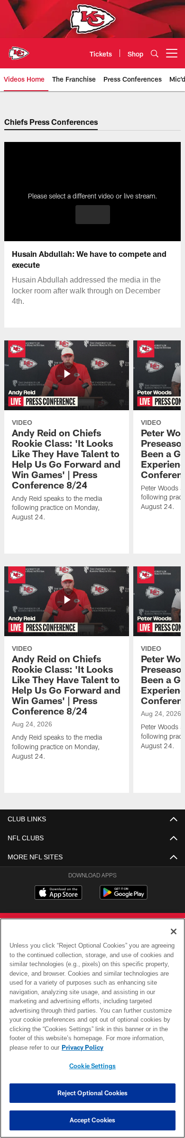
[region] (92, 1028)
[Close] (173, 931)
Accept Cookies (93, 1120)
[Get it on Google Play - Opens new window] (123, 897)
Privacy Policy (81, 1047)
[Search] (154, 53)
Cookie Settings (92, 1066)
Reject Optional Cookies (92, 1093)
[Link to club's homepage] (19, 49)
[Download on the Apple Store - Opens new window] (58, 893)
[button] (92, 214)
